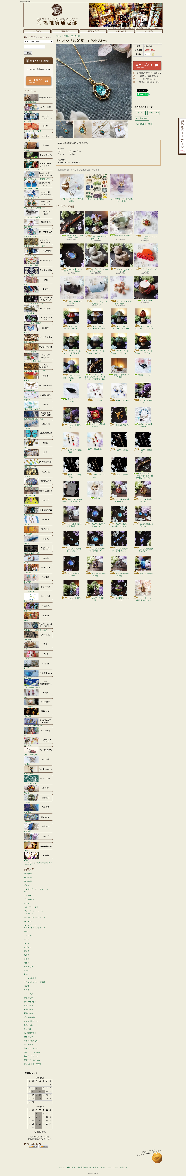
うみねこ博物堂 (30, 438)
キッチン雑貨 (29, 275)
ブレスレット (29, 899)
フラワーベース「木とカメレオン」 (99, 238)
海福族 (26, 986)
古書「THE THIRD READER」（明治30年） (72, 500)
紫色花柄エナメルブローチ (122, 599)
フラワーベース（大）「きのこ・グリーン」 (119, 328)
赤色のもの (28, 998)
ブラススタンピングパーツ (34, 371)
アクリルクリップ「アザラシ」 (99, 303)
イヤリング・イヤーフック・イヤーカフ (38, 890)
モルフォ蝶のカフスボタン (146, 525)
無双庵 (26, 793)
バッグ (26, 943)
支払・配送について (65, 31)
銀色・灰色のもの (31, 1041)
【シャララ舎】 (30, 591)
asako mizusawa (29, 390)
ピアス (26, 885)
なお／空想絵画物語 (32, 687)
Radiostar (27, 822)
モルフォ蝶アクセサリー (33, 198)
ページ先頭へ (157, 1159)
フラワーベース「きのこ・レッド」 (72, 327)
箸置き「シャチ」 (145, 375)
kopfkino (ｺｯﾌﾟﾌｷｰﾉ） (32, 553)
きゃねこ (27, 505)
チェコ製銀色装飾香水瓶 (122, 574)
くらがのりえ (29, 534)
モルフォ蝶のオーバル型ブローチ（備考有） (72, 270)
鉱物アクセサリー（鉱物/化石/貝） (37, 179)
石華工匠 (27, 611)
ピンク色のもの (30, 1017)
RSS (33, 1146)
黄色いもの (28, 1005)
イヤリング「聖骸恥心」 (75, 476)
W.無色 (26, 860)
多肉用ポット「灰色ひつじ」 (123, 236)
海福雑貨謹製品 (30, 102)
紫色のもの (28, 1013)
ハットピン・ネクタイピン (34, 917)
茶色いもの (28, 1025)
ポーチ (26, 939)
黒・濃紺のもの (30, 1033)
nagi (25, 697)
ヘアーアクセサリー (32, 907)
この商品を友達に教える (149, 76)
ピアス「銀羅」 (122, 475)
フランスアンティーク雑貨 (34, 982)
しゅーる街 (28, 601)
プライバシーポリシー (109, 1167)
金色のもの (28, 1037)
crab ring (97, 498)
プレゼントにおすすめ (32, 1064)
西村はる (27, 745)
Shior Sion (27, 572)
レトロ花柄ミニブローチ (149, 238)
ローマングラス (30, 236)
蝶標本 (26, 332)
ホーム (37, 31)
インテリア (28, 994)
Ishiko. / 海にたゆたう (32, 409)
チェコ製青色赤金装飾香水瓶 (122, 500)
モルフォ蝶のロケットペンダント (73, 550)
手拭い (26, 931)
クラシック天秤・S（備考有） (121, 376)
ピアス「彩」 (98, 400)
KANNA (27, 476)
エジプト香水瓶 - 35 (74, 599)
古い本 (26, 150)
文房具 (26, 294)
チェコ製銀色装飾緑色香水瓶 (74, 525)
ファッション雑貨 (31, 265)
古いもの (27, 140)
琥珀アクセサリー (31, 188)
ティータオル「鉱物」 (96, 199)
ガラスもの (28, 967)
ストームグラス (30, 342)
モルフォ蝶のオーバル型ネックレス (120, 525)
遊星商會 (27, 812)
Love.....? (27, 841)
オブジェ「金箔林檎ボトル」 (97, 425)
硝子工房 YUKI (30, 467)
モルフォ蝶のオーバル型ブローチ (97, 550)
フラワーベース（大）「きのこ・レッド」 (143, 327)
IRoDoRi (27, 428)
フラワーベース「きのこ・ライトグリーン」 (71, 353)
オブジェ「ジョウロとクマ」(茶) (124, 270)
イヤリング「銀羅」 (98, 476)
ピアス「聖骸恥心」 (146, 451)
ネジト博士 (28, 706)
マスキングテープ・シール (34, 304)
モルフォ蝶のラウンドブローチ (97, 525)
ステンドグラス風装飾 (32, 323)
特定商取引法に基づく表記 (148, 82)
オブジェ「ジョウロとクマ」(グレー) (99, 270)
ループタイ (28, 921)
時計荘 (26, 668)
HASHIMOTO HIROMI (33, 726)
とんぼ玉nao (28, 678)
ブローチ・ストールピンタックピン (33, 912)
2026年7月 (28, 877)
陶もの (26, 963)
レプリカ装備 (29, 313)
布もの (26, 959)
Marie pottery (28, 774)
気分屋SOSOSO (30, 495)
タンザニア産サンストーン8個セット (124, 302)
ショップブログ (93, 31)
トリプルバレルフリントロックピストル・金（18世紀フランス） (143, 476)
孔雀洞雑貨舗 (29, 515)
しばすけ (27, 582)
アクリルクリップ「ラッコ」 (75, 303)
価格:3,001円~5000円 (144, 124)
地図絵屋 (27, 639)
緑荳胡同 (27, 831)
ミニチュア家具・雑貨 (32, 361)
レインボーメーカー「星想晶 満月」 (72, 200)
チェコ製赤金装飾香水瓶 (146, 500)
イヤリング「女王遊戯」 (75, 451)
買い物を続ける (149, 79)
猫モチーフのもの (31, 1056)
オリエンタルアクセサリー (34, 208)
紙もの (26, 955)
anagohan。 (28, 399)
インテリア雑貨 (30, 256)
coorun (26, 524)
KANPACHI (28, 486)
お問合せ (121, 31)
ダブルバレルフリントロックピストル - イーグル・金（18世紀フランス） (95, 377)
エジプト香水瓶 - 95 (74, 426)
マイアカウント (37, 37)
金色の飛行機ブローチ (122, 426)
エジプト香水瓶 (30, 352)
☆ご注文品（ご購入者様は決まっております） (38, 863)
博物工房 (27, 716)
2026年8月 (28, 874)
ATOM (44, 1146)
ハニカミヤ (28, 735)
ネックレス (28, 895)
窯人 (25, 457)
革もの (26, 970)
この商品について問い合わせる (149, 73)
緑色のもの (28, 1009)
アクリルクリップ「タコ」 (149, 270)
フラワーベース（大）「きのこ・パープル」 (71, 378)
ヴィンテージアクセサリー (34, 169)
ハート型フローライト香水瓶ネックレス (121, 200)
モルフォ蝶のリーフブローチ (74, 574)
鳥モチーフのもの (31, 1048)
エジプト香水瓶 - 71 (146, 401)
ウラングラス (29, 160)
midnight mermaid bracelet (145, 425)
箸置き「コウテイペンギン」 (73, 400)
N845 (26, 447)
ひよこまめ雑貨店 (31, 754)
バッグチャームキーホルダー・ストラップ (34, 926)
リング (26, 903)
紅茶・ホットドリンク (32, 131)
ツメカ (26, 659)
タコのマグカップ (148, 301)
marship (26, 764)
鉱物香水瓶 (28, 227)
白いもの (27, 1029)
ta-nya (26, 620)
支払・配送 (70, 1167)
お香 (25, 284)
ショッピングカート (149, 31)
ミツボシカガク (30, 783)
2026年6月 (28, 881)
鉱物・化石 (28, 112)
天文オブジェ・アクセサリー (35, 246)
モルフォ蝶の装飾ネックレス (146, 550)
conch (26, 563)
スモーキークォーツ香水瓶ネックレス (144, 599)
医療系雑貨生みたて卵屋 (33, 419)
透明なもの (28, 1044)
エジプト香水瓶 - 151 (98, 599)
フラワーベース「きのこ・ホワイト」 (95, 352)
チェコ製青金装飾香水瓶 (98, 574)
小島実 (26, 543)
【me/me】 (28, 802)
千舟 (25, 649)
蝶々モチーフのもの (32, 1052)
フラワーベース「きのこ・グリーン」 (119, 352)
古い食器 (27, 121)
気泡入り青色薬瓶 (146, 573)
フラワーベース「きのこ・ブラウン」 (143, 352)
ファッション (29, 935)
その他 (26, 990)
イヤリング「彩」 (122, 400)
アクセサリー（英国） (32, 217)
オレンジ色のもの (31, 1021)
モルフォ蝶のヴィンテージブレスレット (119, 550)
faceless (26, 850)
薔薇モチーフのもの (32, 1060)
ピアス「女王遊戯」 (95, 449)
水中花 (26, 380)
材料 (25, 974)
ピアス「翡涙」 (122, 450)
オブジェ (27, 947)
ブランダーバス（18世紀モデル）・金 (74, 237)
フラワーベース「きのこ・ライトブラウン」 (95, 328)
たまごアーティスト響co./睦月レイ (37, 630)
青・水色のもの (30, 1002)
